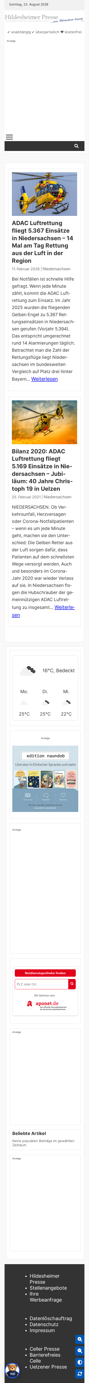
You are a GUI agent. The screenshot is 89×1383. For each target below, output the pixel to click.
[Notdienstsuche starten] (72, 984)
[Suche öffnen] (76, 146)
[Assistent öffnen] (12, 1370)
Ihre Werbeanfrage (46, 1297)
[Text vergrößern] (79, 1339)
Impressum (42, 1330)
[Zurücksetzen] (79, 1373)
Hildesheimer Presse (45, 1279)
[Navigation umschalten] (9, 137)
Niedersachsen (57, 268)
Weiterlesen (44, 379)
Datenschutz (44, 1324)
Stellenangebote (48, 1288)
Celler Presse (45, 1349)
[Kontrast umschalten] (79, 1362)
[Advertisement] (44, 87)
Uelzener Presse (48, 1367)
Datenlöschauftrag (51, 1318)
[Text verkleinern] (79, 1350)
